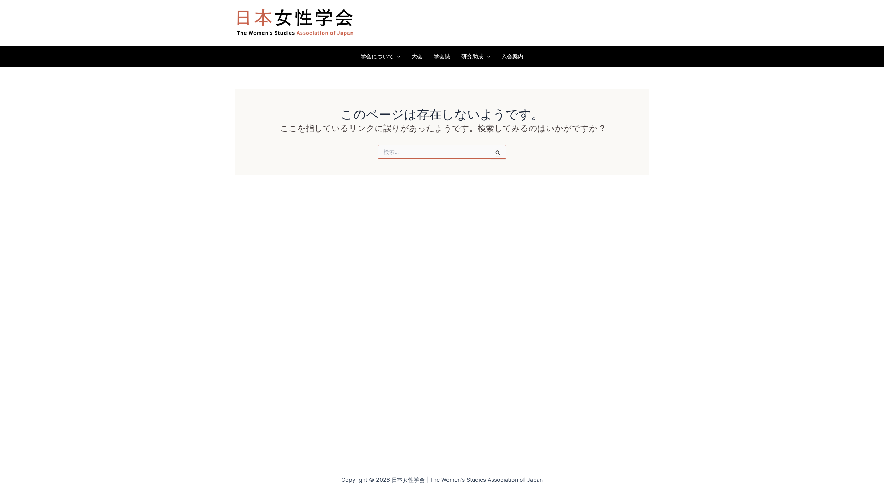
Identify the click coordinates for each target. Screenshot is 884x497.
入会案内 (512, 56)
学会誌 (442, 56)
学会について (377, 56)
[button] (397, 56)
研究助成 (472, 56)
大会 (417, 56)
